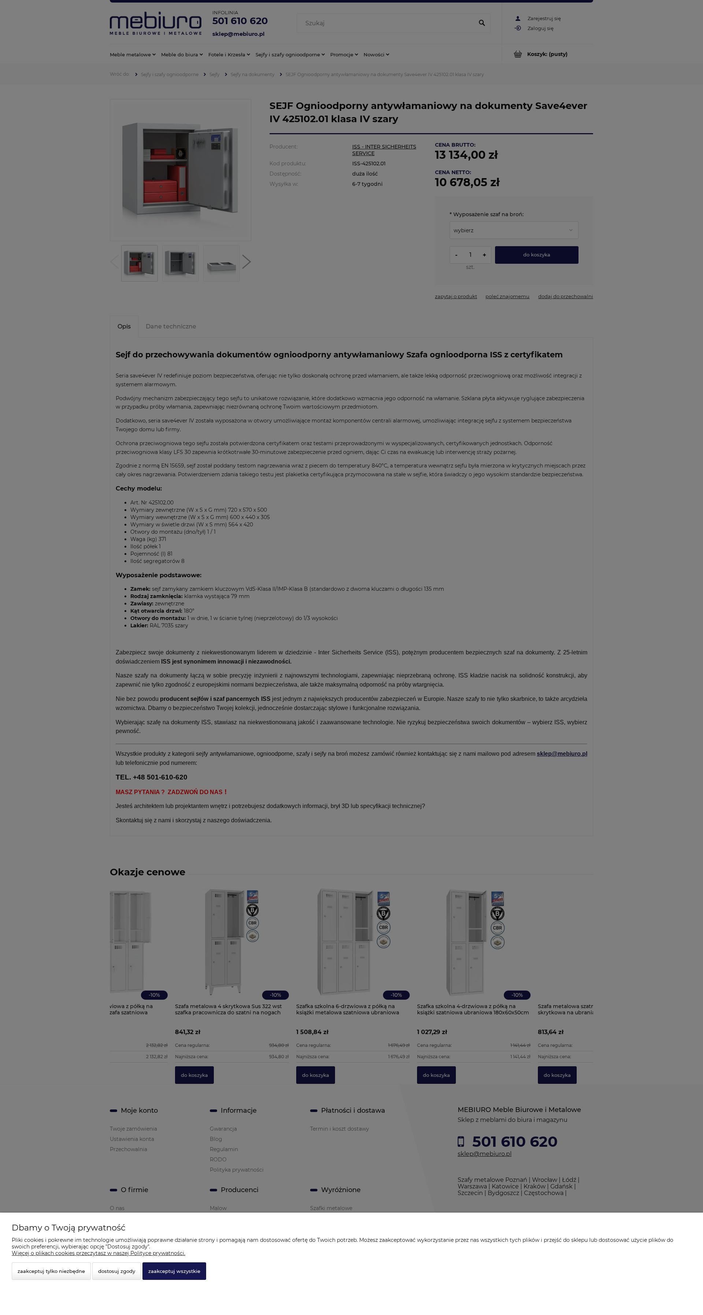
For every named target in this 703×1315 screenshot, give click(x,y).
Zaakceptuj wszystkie (174, 1271)
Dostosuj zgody (116, 1271)
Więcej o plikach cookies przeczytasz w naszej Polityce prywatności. (98, 1253)
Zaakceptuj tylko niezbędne (51, 1271)
